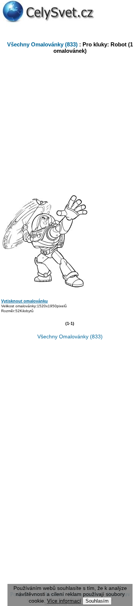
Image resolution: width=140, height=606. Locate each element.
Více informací (64, 601)
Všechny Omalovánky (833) (42, 44)
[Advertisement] (74, 121)
